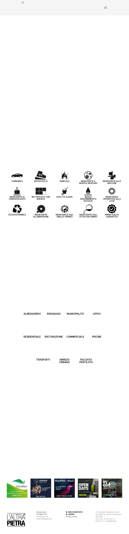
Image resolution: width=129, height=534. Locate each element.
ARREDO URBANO (64, 361)
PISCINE (96, 336)
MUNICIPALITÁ (75, 313)
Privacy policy (71, 517)
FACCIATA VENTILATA (86, 361)
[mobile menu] (105, 7)
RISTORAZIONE (54, 336)
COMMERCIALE (75, 336)
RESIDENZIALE (32, 336)
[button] (64, 86)
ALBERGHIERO (32, 313)
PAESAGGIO (54, 313)
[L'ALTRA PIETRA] (23, 7)
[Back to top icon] (117, 528)
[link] (32, 303)
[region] (64, 56)
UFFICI (97, 313)
